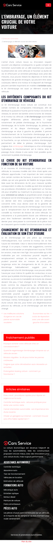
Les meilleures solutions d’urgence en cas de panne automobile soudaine (14, 318)
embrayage (18, 146)
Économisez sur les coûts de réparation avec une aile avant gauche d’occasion (40, 318)
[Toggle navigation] (48, 5)
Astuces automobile (11, 39)
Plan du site (26, 541)
